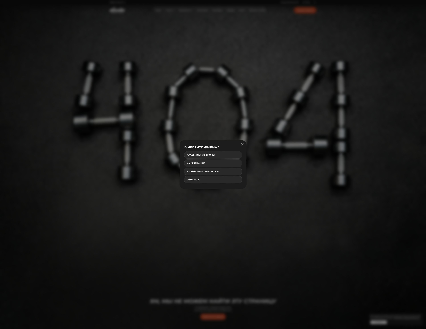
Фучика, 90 (193, 179)
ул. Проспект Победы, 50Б (203, 171)
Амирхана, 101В (196, 163)
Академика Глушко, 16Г (201, 155)
